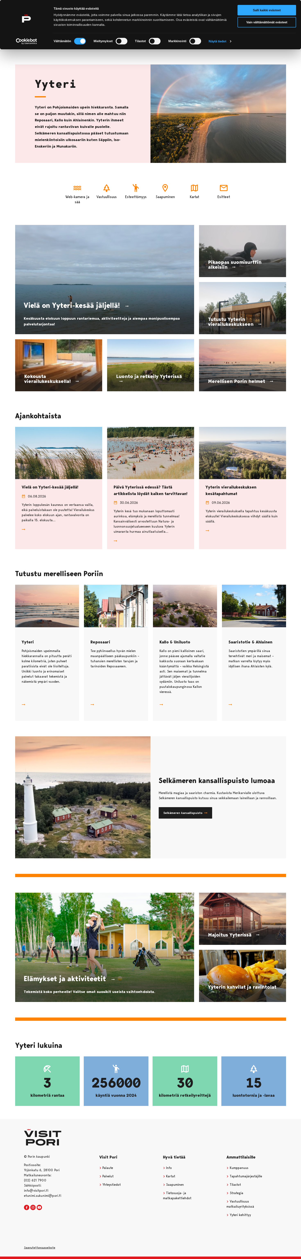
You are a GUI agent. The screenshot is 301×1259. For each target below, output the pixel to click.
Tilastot (235, 1185)
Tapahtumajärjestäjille (245, 1176)
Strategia (236, 1193)
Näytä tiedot (217, 41)
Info (168, 1168)
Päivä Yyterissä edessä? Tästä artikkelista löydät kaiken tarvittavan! (150, 490)
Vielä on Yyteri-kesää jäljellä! (50, 487)
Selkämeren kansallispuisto (183, 813)
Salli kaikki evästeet (267, 10)
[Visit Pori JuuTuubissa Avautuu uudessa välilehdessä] (39, 1207)
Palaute (107, 1168)
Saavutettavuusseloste (39, 1247)
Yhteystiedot (111, 1185)
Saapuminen (174, 1185)
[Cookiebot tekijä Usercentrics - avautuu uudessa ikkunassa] (26, 41)
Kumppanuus (238, 1168)
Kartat (170, 1176)
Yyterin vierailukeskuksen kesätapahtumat (231, 490)
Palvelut (107, 1176)
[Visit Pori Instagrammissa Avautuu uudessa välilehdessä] (33, 1207)
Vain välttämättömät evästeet (266, 22)
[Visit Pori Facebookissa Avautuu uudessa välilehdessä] (26, 1207)
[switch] (121, 41)
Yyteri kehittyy (240, 1215)
